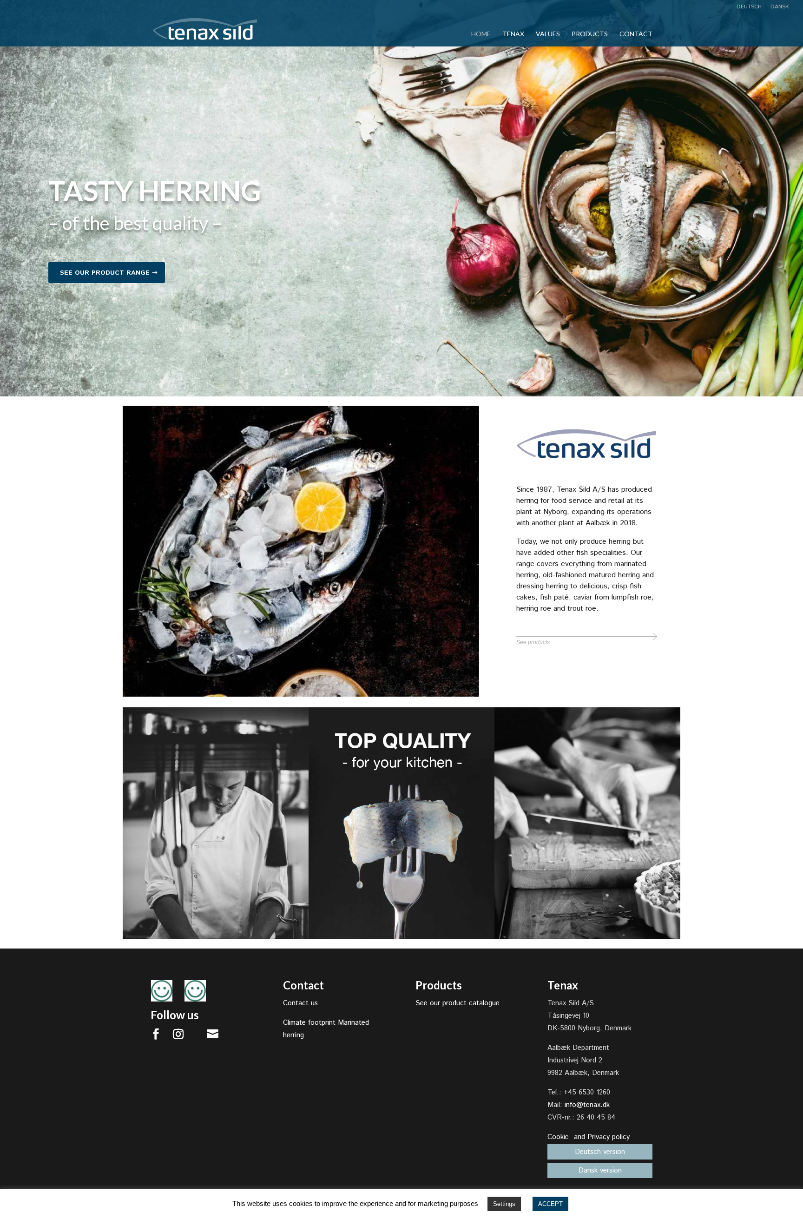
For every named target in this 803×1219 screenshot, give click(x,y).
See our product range (105, 272)
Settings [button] (504, 1203)
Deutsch (749, 7)
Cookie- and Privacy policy (588, 1137)
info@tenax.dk (587, 1105)
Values (548, 34)
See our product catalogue (457, 1003)
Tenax (513, 34)
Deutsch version (600, 1152)
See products (533, 642)
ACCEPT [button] (550, 1203)
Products (590, 34)
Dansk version (600, 1170)
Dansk (779, 7)
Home (481, 34)
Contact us (300, 1003)
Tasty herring (154, 190)
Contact (635, 34)
